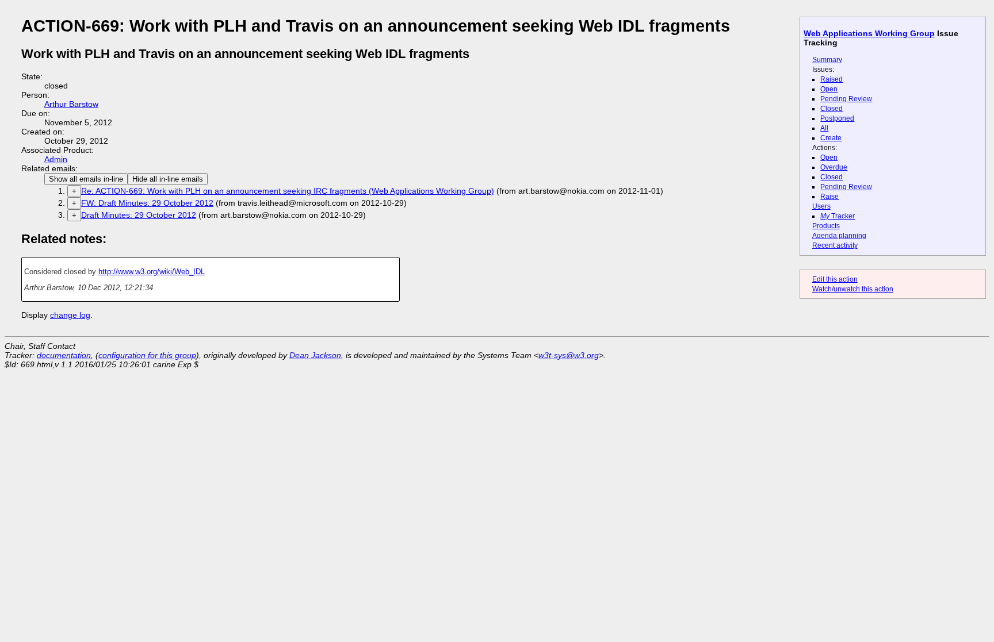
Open (829, 89)
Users (821, 206)
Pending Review (846, 99)
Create (831, 138)
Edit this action (835, 279)
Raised (831, 79)
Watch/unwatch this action (852, 289)
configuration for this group (147, 355)
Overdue (833, 167)
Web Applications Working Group (869, 33)
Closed (831, 109)
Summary (827, 60)
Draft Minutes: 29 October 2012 (138, 215)
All (824, 128)
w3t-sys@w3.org (568, 355)
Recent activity (835, 245)
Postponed (837, 118)
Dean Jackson (315, 355)
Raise (829, 197)
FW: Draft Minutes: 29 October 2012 (147, 202)
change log (70, 315)
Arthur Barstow (71, 104)
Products (826, 226)
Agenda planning (839, 236)
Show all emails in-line (86, 179)
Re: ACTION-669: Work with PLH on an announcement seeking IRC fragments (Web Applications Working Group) (287, 190)
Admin (55, 159)
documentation (64, 355)
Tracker (837, 216)
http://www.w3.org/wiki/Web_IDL (151, 271)
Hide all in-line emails (167, 179)
